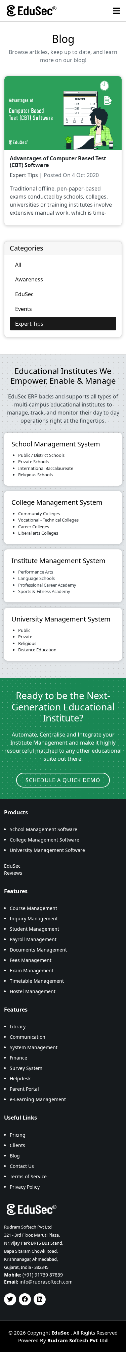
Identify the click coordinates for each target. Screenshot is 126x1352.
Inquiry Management (34, 918)
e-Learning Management (38, 1099)
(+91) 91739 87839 (43, 1275)
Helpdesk (20, 1078)
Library (18, 1026)
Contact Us (22, 1166)
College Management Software (44, 839)
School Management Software (43, 829)
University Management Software (47, 850)
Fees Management (30, 960)
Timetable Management (37, 981)
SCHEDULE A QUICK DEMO (63, 780)
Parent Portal (24, 1089)
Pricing (18, 1135)
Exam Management (31, 970)
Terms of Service (28, 1176)
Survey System (26, 1068)
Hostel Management (32, 991)
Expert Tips (29, 323)
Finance (18, 1057)
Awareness (29, 279)
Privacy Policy (25, 1187)
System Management (33, 1047)
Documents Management (38, 950)
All (18, 264)
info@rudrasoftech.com (46, 1282)
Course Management (33, 908)
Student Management (34, 929)
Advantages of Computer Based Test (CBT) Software (58, 161)
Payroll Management (33, 939)
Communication (27, 1037)
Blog (15, 1155)
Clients (17, 1145)
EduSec (24, 294)
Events (23, 309)
